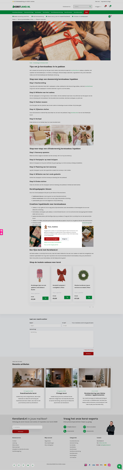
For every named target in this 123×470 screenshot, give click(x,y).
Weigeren (64, 239)
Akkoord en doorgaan (52, 239)
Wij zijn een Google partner (51, 244)
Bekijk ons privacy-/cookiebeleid (52, 242)
